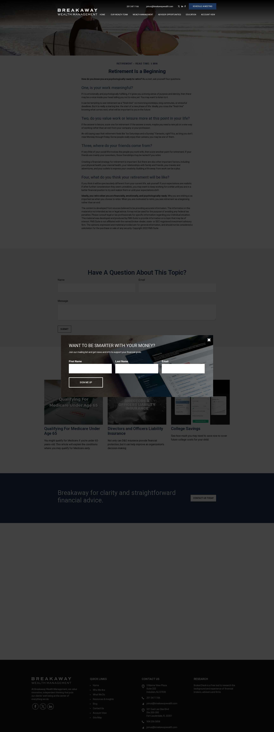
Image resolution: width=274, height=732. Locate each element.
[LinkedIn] (182, 6)
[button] (102, 14)
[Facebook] (185, 6)
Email (165, 361)
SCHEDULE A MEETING (202, 6)
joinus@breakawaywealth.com (159, 6)
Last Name (121, 361)
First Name (75, 361)
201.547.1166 (133, 6)
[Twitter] (179, 6)
